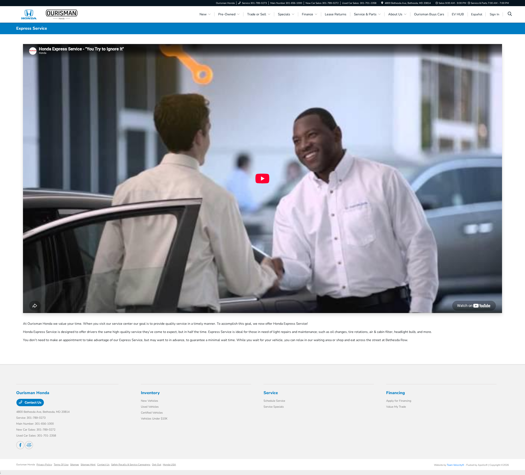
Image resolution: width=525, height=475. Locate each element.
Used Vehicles (150, 407)
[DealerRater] (29, 445)
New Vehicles (149, 401)
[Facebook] (20, 445)
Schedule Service (274, 401)
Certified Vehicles (152, 413)
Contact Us (32, 402)
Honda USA (169, 464)
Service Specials (274, 407)
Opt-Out (156, 464)
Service (271, 393)
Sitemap (74, 464)
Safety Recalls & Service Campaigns (130, 464)
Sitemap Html (88, 464)
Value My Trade (396, 407)
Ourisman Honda (25, 464)
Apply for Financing (398, 401)
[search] (510, 14)
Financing (395, 393)
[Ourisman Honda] (51, 14)
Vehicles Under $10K (154, 419)
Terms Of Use (61, 464)
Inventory (150, 393)
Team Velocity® (455, 465)
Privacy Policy (44, 464)
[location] (382, 3)
